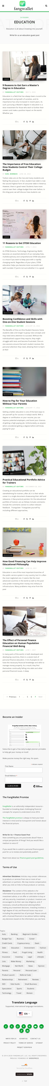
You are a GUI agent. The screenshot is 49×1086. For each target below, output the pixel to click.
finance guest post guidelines (32, 858)
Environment (29, 948)
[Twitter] (27, 122)
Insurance (6, 957)
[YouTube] (35, 1026)
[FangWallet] (23, 5)
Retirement (22, 979)
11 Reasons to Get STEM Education (22, 243)
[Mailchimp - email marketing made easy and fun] (37, 788)
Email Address (11, 776)
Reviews (35, 979)
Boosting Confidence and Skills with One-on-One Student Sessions (22, 320)
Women (30, 993)
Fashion (43, 948)
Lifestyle (40, 957)
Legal (30, 957)
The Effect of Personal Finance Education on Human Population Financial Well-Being (21, 643)
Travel (18, 993)
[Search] (45, 5)
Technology (6, 993)
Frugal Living (27, 952)
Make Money (16, 961)
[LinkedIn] (33, 122)
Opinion (41, 966)
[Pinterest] (30, 122)
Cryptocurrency (23, 943)
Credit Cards (7, 943)
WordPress (34, 1058)
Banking (14, 934)
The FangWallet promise (12, 818)
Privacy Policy (10, 1043)
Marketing (30, 961)
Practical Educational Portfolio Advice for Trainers (24, 481)
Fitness (5, 952)
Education (8, 158)
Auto (4, 934)
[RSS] (29, 1026)
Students (30, 988)
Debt (4, 948)
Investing (19, 957)
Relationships (7, 979)
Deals (37, 943)
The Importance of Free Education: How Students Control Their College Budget (22, 167)
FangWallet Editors (14, 92)
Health (40, 952)
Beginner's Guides (30, 934)
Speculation (7, 988)
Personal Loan (31, 970)
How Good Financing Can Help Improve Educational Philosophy (24, 563)
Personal (16, 970)
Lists (4, 961)
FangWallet (7, 806)
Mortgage (6, 966)
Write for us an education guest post (24, 35)
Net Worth (19, 966)
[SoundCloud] (27, 1031)
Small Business (31, 984)
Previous (12, 697)
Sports (19, 988)
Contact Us (35, 1039)
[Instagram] (18, 1026)
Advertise (23, 1039)
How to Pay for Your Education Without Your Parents (20, 402)
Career (6, 79)
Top (25, 1081)
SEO (3, 984)
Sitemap (39, 1043)
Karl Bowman (11, 174)
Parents (5, 970)
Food (15, 952)
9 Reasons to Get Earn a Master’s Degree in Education (21, 87)
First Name (9, 766)
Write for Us (11, 1039)
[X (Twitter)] (12, 1026)
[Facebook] (6, 1026)
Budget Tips (7, 939)
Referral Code (25, 975)
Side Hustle (15, 984)
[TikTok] (21, 1031)
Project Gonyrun (24, 1047)
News (30, 966)
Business (20, 939)
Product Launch (8, 975)
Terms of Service (26, 1043)
